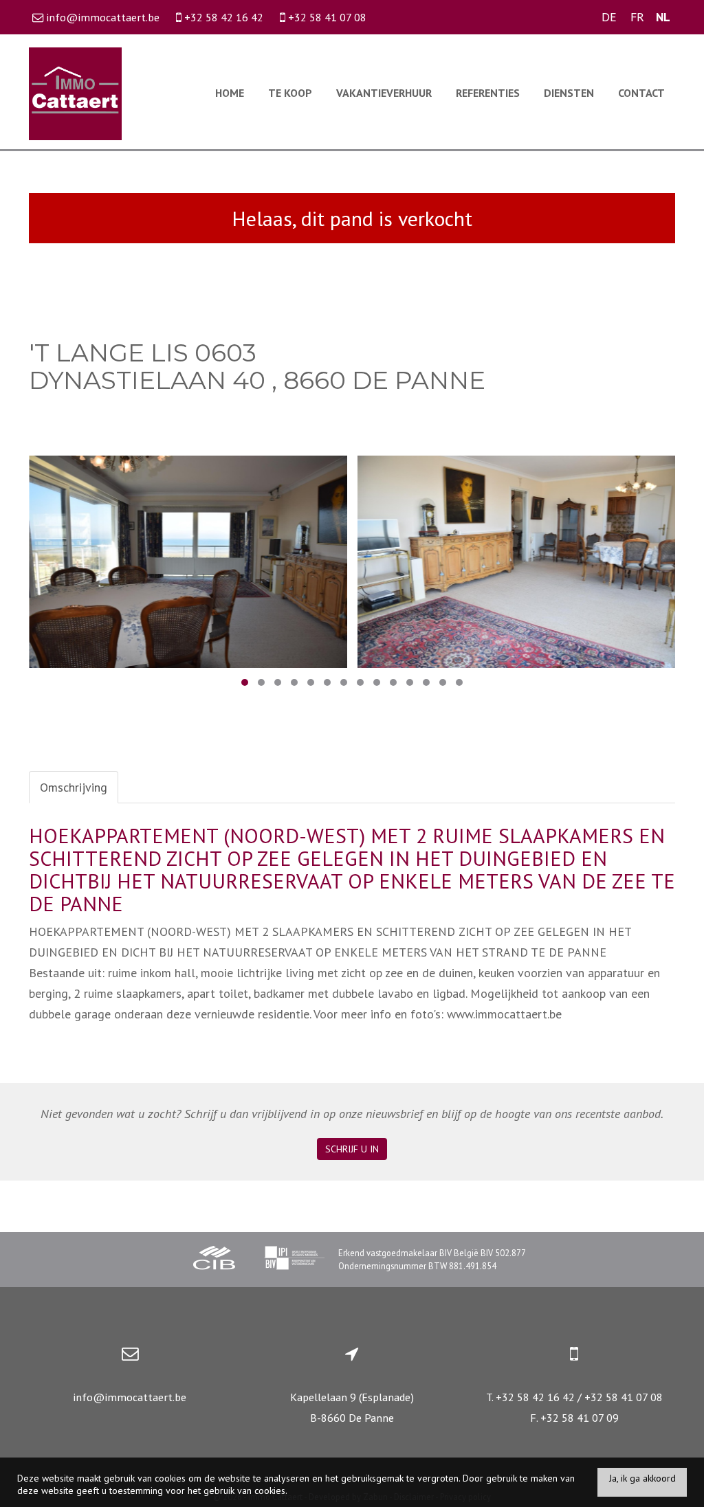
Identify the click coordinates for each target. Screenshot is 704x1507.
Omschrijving (73, 787)
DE (609, 17)
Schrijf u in (352, 1149)
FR (637, 17)
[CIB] (214, 1259)
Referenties (488, 93)
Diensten (569, 93)
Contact (641, 93)
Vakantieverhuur (384, 93)
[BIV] (294, 1259)
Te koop (290, 93)
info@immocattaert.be (129, 1397)
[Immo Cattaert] (75, 92)
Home (229, 93)
